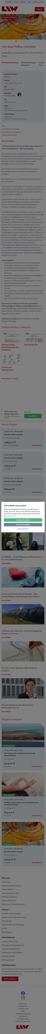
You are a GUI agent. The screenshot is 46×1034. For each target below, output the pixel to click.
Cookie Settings (23, 529)
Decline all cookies (23, 524)
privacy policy (11, 516)
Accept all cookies (23, 520)
